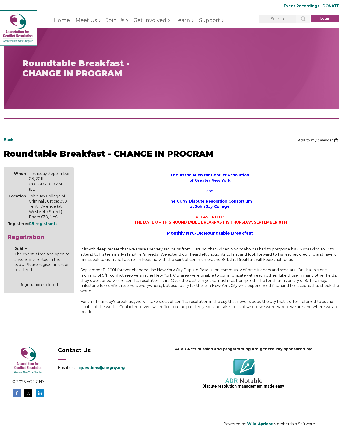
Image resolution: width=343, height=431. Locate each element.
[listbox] (318, 140)
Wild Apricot (260, 424)
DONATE (330, 6)
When (20, 173)
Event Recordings (301, 6)
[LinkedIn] (40, 393)
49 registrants (43, 223)
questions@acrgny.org (102, 368)
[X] (28, 393)
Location (17, 196)
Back (9, 140)
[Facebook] (17, 393)
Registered (16, 223)
